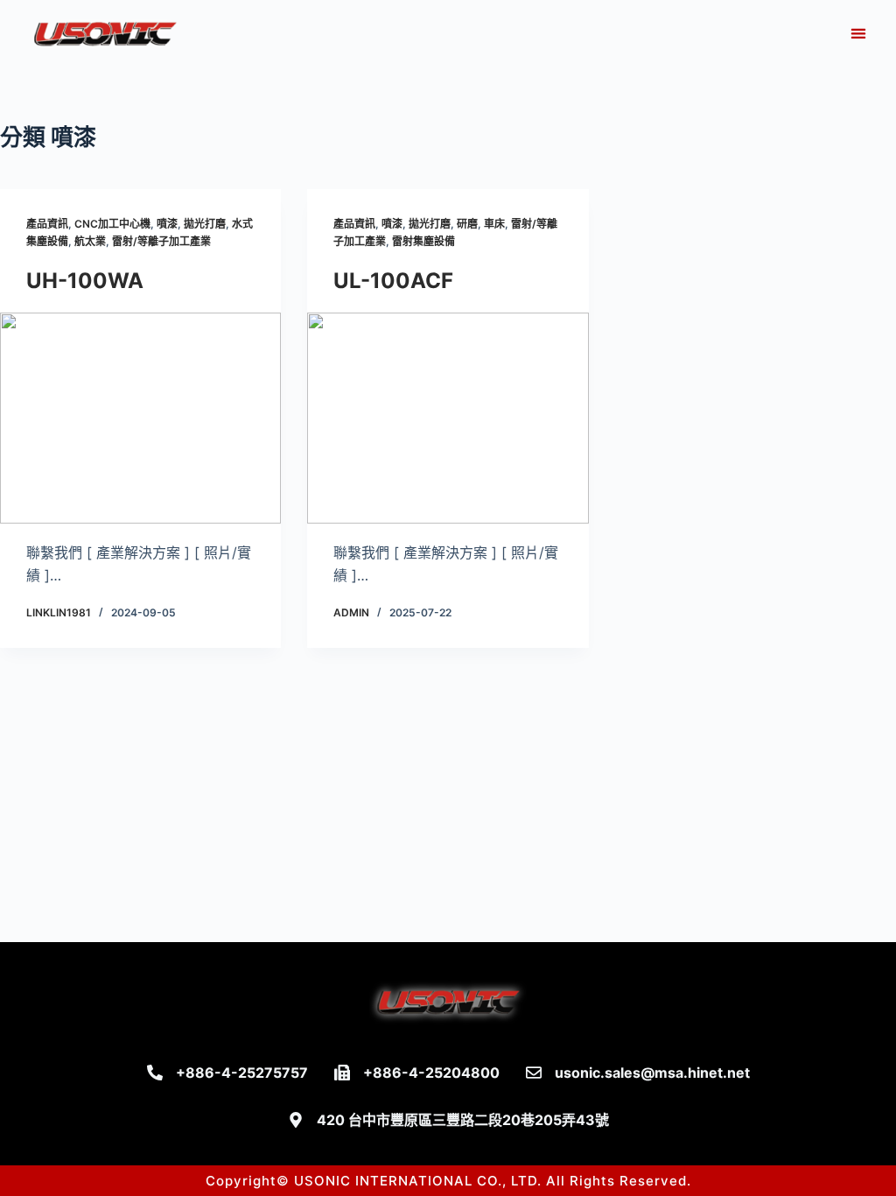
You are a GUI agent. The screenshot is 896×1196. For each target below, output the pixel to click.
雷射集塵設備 (423, 241)
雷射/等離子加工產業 (161, 241)
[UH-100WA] (140, 418)
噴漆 (167, 223)
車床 (494, 223)
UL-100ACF (393, 280)
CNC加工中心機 (112, 223)
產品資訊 (47, 223)
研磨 (467, 223)
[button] (858, 34)
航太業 (90, 241)
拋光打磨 (205, 223)
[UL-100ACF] (447, 418)
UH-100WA (85, 280)
